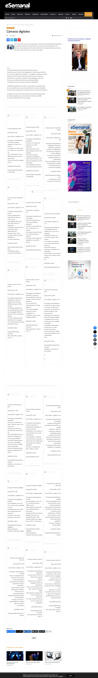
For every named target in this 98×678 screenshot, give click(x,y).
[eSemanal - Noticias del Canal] (18, 6)
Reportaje (81, 14)
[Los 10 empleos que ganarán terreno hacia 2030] (72, 109)
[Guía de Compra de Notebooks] (53, 656)
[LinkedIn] (15, 39)
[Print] (95, 343)
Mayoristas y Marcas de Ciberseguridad (12, 662)
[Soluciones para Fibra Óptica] (34, 656)
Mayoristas (27, 14)
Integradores (35, 14)
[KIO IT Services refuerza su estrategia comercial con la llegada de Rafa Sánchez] (72, 93)
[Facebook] (8, 39)
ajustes (61, 676)
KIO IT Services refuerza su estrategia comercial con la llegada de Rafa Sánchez (84, 92)
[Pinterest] (19, 39)
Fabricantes (20, 14)
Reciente (79, 210)
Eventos (67, 14)
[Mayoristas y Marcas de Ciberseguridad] (15, 656)
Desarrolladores (44, 14)
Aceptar (70, 675)
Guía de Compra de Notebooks (52, 662)
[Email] (95, 339)
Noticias (7, 14)
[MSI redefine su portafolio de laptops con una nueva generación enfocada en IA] (72, 250)
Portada (13, 14)
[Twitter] (11, 39)
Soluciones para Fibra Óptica (33, 662)
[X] (73, 18)
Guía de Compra (20, 24)
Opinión (74, 14)
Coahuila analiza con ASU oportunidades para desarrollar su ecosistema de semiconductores (38, 17)
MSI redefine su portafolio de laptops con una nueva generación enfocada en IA (83, 249)
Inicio (9, 24)
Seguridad (60, 14)
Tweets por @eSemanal (73, 202)
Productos (52, 14)
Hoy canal (13, 24)
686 (34, 638)
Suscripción (88, 14)
